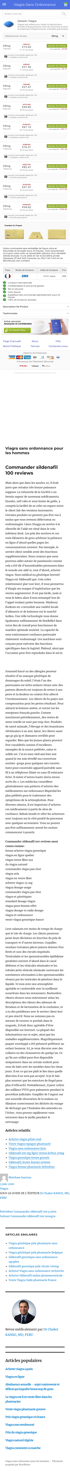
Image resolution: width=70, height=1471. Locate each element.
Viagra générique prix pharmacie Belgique (36, 1252)
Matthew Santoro (20, 1177)
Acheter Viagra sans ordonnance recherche (36, 1270)
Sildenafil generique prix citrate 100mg (34, 1266)
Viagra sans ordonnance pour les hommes (27, 1461)
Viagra (4, 1188)
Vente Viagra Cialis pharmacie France (32, 1280)
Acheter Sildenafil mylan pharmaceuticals (36, 1275)
